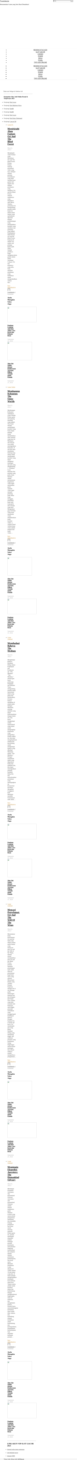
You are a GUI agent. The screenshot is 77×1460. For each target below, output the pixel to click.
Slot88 (12, 108)
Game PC (10, 125)
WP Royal (21, 1459)
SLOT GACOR (40, 52)
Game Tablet (11, 387)
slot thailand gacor (12, 1452)
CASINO (40, 54)
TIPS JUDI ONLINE (40, 62)
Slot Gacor (13, 102)
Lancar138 (13, 121)
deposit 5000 (11, 1456)
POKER (40, 56)
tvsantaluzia (11, 292)
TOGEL (40, 60)
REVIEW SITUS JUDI (40, 50)
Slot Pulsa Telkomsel (16, 118)
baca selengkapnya (12, 286)
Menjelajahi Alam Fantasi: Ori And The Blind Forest (13, 136)
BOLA (40, 58)
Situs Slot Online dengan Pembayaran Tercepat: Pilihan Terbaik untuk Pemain (12, 370)
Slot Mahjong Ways (16, 105)
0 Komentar (12, 293)
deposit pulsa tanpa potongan (15, 1449)
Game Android (10, 638)
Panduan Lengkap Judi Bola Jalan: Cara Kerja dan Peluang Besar (11, 330)
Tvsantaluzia (4, 1)
